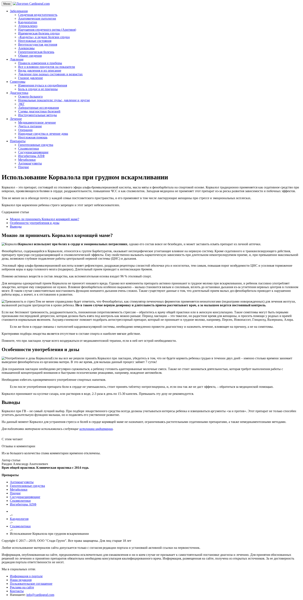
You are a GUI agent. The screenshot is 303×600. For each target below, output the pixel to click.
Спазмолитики (28, 148)
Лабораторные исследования (38, 107)
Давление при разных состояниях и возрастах (50, 74)
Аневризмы (26, 48)
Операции (25, 130)
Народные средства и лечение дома (43, 133)
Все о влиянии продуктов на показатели (46, 67)
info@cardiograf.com (40, 594)
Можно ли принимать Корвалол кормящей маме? (44, 219)
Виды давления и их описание (39, 70)
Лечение (16, 119)
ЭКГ (21, 104)
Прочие (23, 167)
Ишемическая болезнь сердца (39, 33)
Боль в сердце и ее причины (38, 89)
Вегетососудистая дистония (37, 44)
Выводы (16, 226)
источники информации (96, 429)
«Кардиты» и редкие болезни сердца (44, 37)
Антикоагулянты (30, 163)
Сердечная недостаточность (37, 15)
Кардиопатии (27, 22)
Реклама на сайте (22, 587)
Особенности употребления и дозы (34, 223)
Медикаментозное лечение (37, 122)
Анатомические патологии (37, 18)
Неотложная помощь (32, 137)
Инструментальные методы (37, 115)
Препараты (18, 141)
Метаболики (27, 159)
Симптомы (17, 81)
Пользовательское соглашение (31, 583)
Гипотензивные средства (35, 145)
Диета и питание (30, 126)
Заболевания (19, 11)
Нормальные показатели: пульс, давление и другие (54, 100)
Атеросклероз (27, 26)
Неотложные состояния (34, 41)
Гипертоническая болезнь (36, 52)
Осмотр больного (30, 96)
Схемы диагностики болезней (39, 111)
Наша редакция (21, 580)
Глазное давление (30, 78)
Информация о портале (26, 576)
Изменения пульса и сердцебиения (42, 85)
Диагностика (19, 93)
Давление (16, 59)
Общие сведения (30, 55)
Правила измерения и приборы (40, 63)
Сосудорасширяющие (33, 152)
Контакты (17, 591)
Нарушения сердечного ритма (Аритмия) (47, 29)
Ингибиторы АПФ (31, 156)
